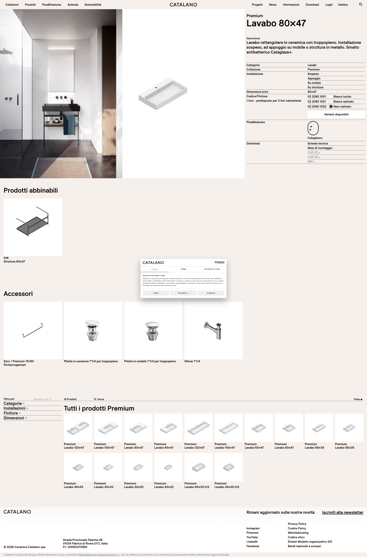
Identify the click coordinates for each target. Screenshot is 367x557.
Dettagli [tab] (183, 269)
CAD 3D (320, 157)
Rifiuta (156, 293)
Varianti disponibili (336, 114)
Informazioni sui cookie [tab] (212, 269)
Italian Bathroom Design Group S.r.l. (99, 554)
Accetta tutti (211, 293)
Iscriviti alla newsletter (342, 512)
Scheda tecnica (318, 143)
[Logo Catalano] (17, 512)
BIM (320, 162)
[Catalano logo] (183, 4)
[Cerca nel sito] (360, 4)
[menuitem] (51, 4)
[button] (12, 4)
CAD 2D (320, 153)
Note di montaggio (320, 148)
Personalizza (182, 293)
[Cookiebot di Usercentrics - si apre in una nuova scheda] (216, 262)
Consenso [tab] (154, 269)
